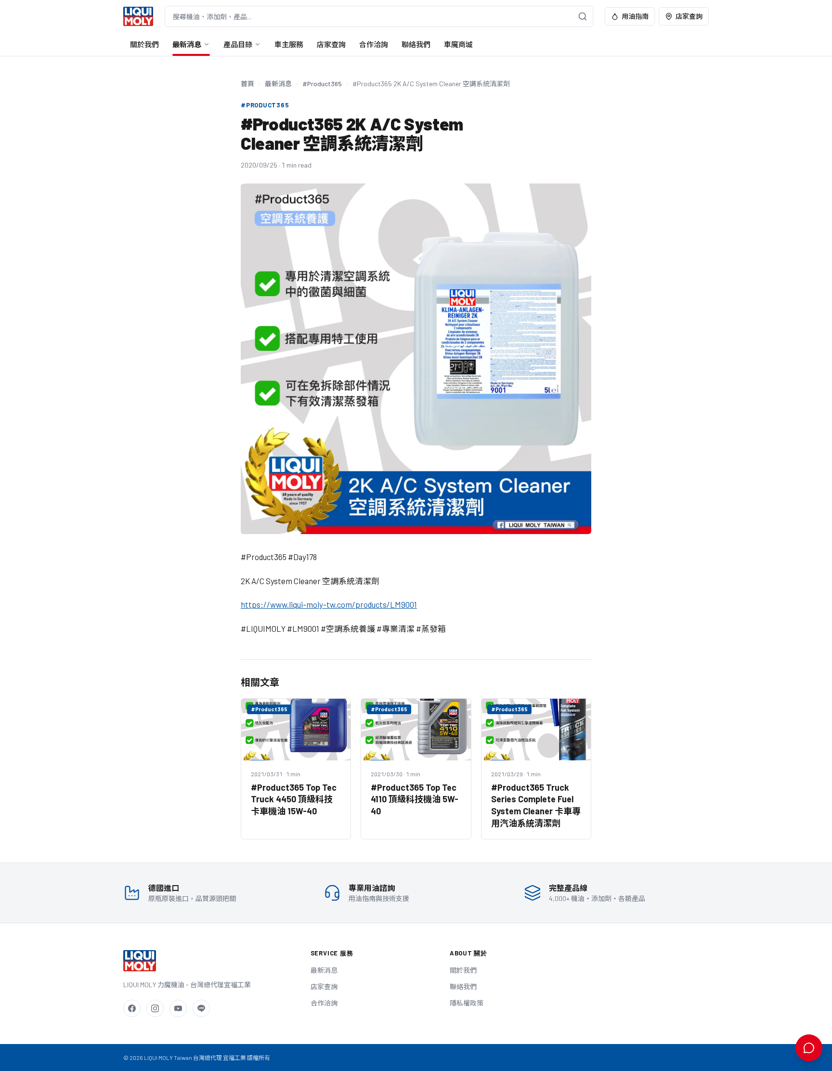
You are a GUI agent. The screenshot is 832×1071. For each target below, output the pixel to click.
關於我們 (144, 44)
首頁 (247, 83)
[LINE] (201, 1008)
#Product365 (322, 83)
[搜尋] (582, 16)
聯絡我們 (416, 44)
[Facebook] (132, 1008)
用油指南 (635, 16)
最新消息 (186, 44)
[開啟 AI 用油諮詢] (808, 1047)
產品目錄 (237, 44)
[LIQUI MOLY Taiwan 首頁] (138, 16)
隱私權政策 (466, 1003)
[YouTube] (178, 1008)
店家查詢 (689, 16)
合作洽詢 (373, 44)
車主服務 (288, 44)
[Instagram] (155, 1008)
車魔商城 (458, 44)
